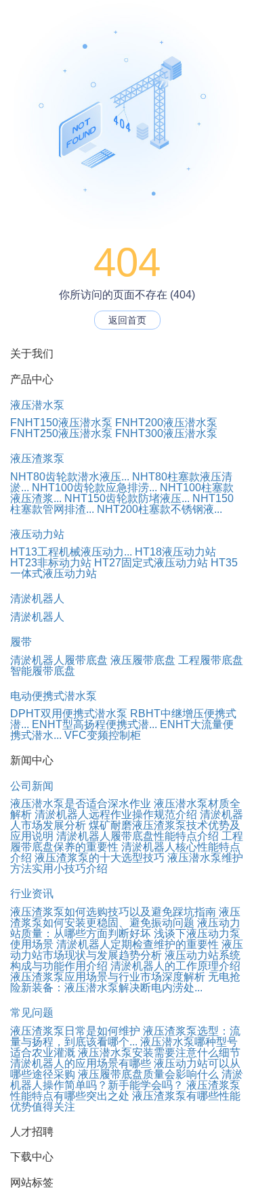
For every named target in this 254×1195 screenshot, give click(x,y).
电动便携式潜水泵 (53, 696)
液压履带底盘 (142, 660)
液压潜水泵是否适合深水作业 (80, 803)
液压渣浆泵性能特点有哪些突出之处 (125, 1090)
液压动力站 (37, 534)
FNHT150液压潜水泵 (61, 422)
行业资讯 (32, 893)
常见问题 (32, 1012)
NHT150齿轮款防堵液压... (127, 498)
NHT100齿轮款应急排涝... (94, 487)
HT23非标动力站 (50, 562)
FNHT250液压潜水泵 (61, 433)
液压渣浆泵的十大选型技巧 (100, 857)
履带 (21, 642)
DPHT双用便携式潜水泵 (68, 713)
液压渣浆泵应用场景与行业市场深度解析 (107, 977)
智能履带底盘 (42, 671)
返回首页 (127, 320)
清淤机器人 (37, 598)
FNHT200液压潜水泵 (166, 422)
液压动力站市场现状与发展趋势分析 (126, 950)
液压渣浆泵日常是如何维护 (75, 1031)
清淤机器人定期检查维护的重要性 (137, 944)
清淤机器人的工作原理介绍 (175, 966)
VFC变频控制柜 (102, 735)
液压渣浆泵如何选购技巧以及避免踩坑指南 (113, 912)
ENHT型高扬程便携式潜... (94, 724)
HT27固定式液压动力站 (151, 562)
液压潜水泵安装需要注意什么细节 (159, 1052)
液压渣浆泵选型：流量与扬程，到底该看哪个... (125, 1036)
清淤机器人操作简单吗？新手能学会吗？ (126, 1079)
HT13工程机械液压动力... (71, 552)
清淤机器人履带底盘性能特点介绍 (137, 836)
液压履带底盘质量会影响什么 (148, 1074)
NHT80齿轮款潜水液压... (69, 476)
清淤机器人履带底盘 (59, 660)
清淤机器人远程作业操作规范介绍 (116, 814)
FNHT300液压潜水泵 (166, 433)
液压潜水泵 (37, 405)
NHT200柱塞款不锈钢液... (159, 509)
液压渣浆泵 (37, 458)
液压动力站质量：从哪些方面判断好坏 (125, 928)
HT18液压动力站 (175, 552)
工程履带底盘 (210, 660)
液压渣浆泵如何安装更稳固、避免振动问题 (125, 917)
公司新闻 (32, 786)
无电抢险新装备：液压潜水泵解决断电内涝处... (125, 982)
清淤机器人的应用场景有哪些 (80, 1063)
